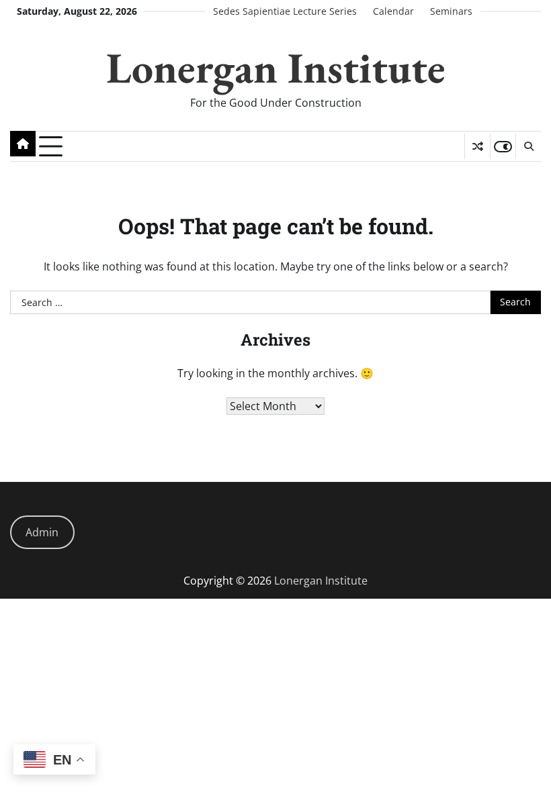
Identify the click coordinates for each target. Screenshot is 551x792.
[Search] (528, 146)
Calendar (393, 11)
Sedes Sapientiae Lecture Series (285, 11)
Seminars (451, 11)
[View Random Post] (477, 146)
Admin (42, 532)
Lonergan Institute (276, 67)
